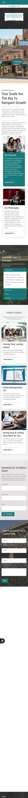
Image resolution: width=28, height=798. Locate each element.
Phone (3, 557)
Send (4, 581)
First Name (5, 484)
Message (4, 567)
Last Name (5, 494)
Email (3, 504)
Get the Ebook (8, 514)
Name (3, 537)
